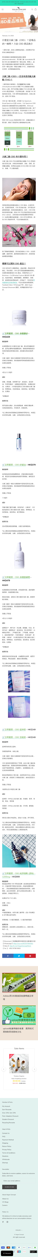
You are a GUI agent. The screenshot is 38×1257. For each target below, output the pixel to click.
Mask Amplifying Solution (19, 1079)
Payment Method (8, 1140)
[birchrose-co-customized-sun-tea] (19, 681)
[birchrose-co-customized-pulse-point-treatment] (19, 436)
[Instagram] (7, 1222)
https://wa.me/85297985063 (23, 944)
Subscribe (9, 1187)
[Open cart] (35, 9)
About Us (5, 1199)
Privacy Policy (6, 1150)
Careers (4, 1205)
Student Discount (8, 1119)
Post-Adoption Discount (10, 1116)
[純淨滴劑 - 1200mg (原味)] (19, 850)
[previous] (4, 1069)
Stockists (5, 1156)
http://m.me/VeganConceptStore (20, 946)
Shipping (5, 1143)
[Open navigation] (3, 9)
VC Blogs (5, 1202)
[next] (34, 1069)
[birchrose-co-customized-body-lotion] (19, 554)
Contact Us (6, 1133)
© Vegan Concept (19, 1234)
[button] (33, 1252)
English (18, 1230)
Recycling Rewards (8, 1123)
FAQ (3, 1137)
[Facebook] (3, 1222)
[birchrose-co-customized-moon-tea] (19, 707)
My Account (6, 1106)
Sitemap (5, 1163)
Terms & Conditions (8, 1153)
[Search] (32, 9)
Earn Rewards (6, 1110)
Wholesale (6, 1159)
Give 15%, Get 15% (9, 1113)
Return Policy (6, 1146)
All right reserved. (19, 1237)
